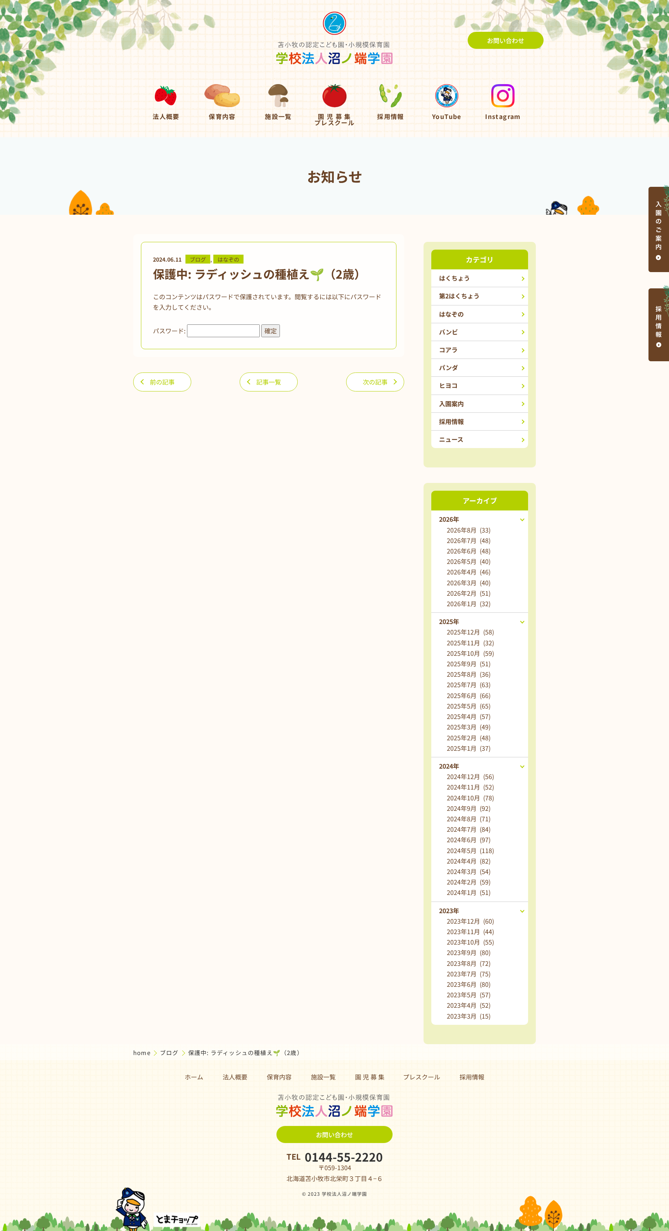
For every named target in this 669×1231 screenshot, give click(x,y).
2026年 (449, 519)
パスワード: (170, 330)
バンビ (448, 331)
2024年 (449, 766)
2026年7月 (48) (469, 540)
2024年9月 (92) (469, 808)
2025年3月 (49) (469, 726)
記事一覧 (268, 381)
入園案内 (451, 403)
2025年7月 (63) (469, 684)
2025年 (449, 621)
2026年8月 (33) (469, 529)
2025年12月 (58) (470, 631)
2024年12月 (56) (470, 776)
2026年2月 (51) (469, 593)
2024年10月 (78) (470, 797)
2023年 (449, 910)
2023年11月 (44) (470, 931)
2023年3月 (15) (469, 1016)
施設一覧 (323, 1076)
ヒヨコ (448, 385)
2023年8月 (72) (469, 963)
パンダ (448, 367)
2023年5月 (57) (469, 994)
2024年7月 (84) (469, 829)
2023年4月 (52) (469, 1005)
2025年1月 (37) (469, 748)
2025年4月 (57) (469, 716)
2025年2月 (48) (469, 737)
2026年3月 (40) (469, 582)
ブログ (198, 259)
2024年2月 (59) (469, 881)
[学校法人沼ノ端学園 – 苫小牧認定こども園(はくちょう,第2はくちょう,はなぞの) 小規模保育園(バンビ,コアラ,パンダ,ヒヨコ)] (334, 40)
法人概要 (235, 1076)
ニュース (451, 439)
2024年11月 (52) (470, 786)
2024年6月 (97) (469, 839)
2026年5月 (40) (469, 561)
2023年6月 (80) (469, 984)
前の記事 (162, 381)
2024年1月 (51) (469, 892)
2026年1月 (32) (469, 603)
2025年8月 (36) (469, 674)
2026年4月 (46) (469, 571)
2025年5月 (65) (469, 705)
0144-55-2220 (344, 1156)
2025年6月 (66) (469, 695)
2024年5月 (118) (470, 850)
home (142, 1052)
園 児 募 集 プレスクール (397, 1076)
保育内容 (279, 1076)
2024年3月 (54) (469, 871)
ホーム (194, 1076)
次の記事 (375, 381)
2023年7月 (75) (469, 973)
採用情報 (451, 421)
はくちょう (454, 278)
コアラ (448, 349)
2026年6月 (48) (469, 550)
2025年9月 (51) (469, 663)
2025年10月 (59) (470, 653)
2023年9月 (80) (469, 952)
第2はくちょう (459, 295)
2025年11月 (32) (470, 642)
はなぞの (228, 259)
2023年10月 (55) (470, 942)
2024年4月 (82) (469, 860)
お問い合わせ (505, 40)
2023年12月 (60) (470, 921)
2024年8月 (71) (469, 818)
